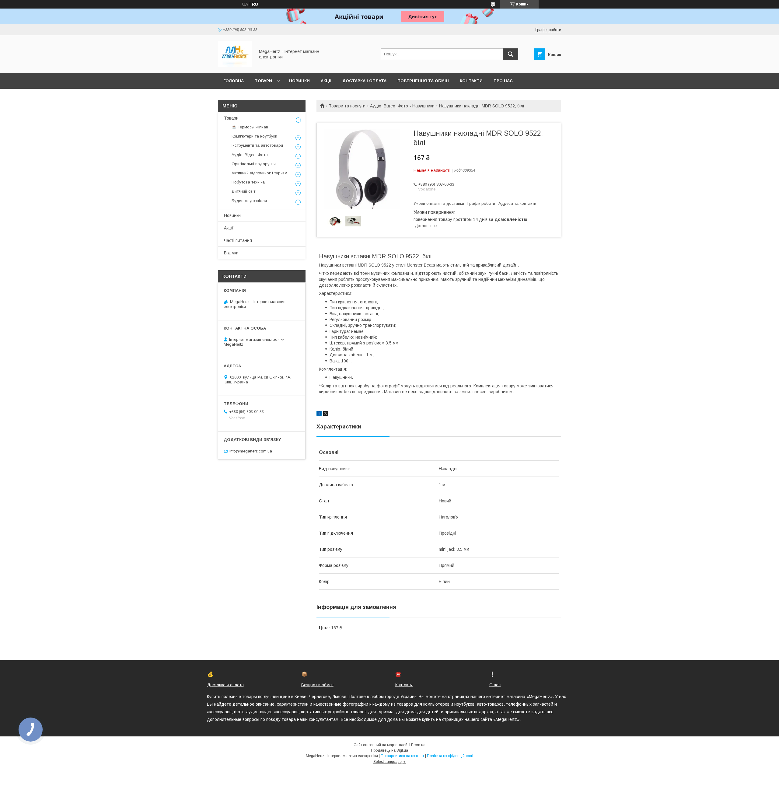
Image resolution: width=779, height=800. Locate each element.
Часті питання (238, 240)
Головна (233, 81)
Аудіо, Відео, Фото (389, 105)
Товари (263, 81)
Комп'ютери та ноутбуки (254, 136)
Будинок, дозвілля (249, 200)
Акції (326, 81)
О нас (495, 685)
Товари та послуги (347, 105)
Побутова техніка (248, 182)
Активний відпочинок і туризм (259, 173)
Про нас (503, 81)
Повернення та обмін (423, 81)
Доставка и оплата (225, 685)
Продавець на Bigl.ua (389, 750)
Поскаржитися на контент (402, 756)
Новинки (299, 81)
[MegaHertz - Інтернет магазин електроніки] (235, 65)
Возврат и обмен (317, 685)
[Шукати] (510, 54)
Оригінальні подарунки (254, 164)
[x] (325, 414)
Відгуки (231, 252)
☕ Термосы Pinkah (250, 127)
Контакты (404, 685)
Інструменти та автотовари (257, 145)
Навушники (423, 105)
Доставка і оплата (364, 81)
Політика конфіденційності (450, 756)
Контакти (471, 81)
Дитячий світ (243, 191)
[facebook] (319, 414)
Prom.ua (418, 745)
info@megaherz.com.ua (250, 451)
